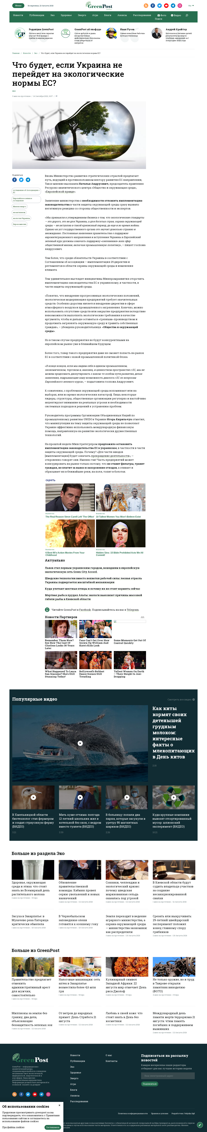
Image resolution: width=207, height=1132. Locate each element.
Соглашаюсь (52, 1127)
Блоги (107, 15)
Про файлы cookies (13, 1127)
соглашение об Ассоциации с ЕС (26, 191)
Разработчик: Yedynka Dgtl (183, 1113)
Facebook (85, 609)
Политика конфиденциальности (133, 1113)
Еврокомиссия (19, 224)
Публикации (36, 15)
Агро (95, 15)
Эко (52, 15)
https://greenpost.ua (162, 1123)
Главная (15, 53)
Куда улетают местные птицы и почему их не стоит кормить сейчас (92, 588)
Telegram (133, 609)
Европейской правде (60, 191)
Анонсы (122, 15)
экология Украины (21, 218)
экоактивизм (19, 212)
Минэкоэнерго (19, 206)
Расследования (142, 15)
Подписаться (150, 1084)
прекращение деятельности (110, 455)
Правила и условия (159, 1113)
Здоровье (66, 15)
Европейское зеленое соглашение (22, 199)
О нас (109, 1055)
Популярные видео (34, 699)
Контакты (111, 1060)
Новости (18, 15)
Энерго (82, 15)
